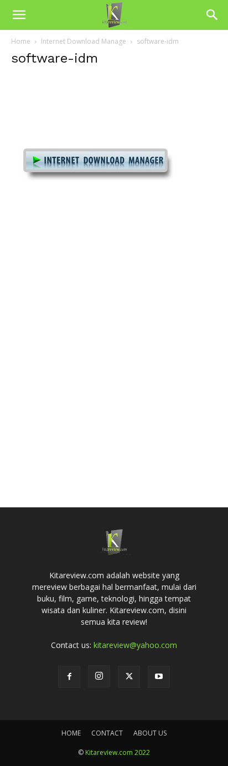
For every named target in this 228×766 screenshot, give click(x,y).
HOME (71, 733)
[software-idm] (94, 240)
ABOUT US (150, 733)
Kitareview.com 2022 (117, 752)
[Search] (212, 15)
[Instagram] (99, 676)
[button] (19, 15)
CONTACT (107, 733)
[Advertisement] (114, 359)
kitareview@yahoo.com (135, 645)
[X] (129, 677)
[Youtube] (159, 677)
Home (20, 41)
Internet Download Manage (83, 41)
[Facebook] (69, 677)
